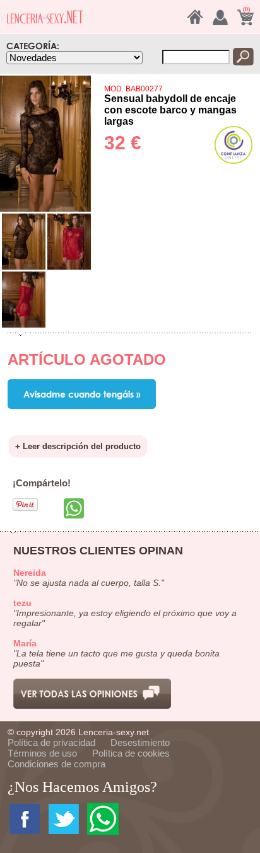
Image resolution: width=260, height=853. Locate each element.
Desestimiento (140, 742)
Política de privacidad (51, 742)
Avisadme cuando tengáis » (81, 394)
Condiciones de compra (56, 764)
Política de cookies (131, 753)
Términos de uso (42, 753)
